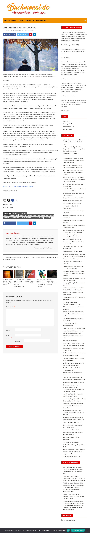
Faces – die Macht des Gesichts (72, 422)
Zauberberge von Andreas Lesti (72, 251)
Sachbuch (23, 213)
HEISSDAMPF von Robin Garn (72, 456)
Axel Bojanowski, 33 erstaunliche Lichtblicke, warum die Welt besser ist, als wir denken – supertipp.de (73, 503)
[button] (4, 200)
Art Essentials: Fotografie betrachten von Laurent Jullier (30, 281)
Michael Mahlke (17, 30)
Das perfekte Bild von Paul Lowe (72, 430)
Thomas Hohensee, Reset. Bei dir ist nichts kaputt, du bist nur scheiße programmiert (74, 452)
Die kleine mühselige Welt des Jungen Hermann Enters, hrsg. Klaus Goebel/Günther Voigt (19, 283)
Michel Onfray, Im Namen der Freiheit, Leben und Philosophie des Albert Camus (73, 413)
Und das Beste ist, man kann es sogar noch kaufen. (18, 186)
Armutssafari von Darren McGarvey (73, 382)
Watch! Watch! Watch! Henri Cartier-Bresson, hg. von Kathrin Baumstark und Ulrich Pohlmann (74, 179)
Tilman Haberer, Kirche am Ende (73, 200)
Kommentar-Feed (68, 126)
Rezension (16, 213)
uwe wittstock (38, 217)
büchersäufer (14, 215)
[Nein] (88, 530)
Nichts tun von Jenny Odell (71, 442)
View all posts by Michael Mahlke (44, 248)
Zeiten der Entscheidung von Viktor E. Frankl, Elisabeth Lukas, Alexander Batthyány (74, 273)
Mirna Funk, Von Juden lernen (72, 203)
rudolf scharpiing (27, 217)
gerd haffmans (32, 215)
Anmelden (66, 121)
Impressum (30, 20)
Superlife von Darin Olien (70, 355)
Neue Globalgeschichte (70, 340)
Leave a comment (28, 30)
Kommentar (10, 307)
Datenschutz (41, 20)
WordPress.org (67, 129)
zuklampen (47, 217)
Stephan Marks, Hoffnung (70, 259)
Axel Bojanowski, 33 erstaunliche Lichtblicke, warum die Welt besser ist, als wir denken (41, 283)
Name (8, 330)
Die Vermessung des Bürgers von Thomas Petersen (73, 489)
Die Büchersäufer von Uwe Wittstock (74, 328)
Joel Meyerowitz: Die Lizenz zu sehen (74, 353)
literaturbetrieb (43, 215)
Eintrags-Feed (67, 124)
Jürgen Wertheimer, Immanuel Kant (74, 198)
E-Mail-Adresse (9, 337)
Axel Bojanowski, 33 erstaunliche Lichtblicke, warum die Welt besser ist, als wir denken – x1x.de (73, 485)
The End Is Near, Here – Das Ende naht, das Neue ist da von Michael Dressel (73, 172)
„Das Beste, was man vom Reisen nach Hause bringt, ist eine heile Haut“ (73, 142)
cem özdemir (23, 215)
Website (17, 341)
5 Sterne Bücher (10, 20)
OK (68, 530)
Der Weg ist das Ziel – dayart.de (72, 467)
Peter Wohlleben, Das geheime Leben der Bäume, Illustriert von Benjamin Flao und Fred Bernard (73, 237)
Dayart (21, 20)
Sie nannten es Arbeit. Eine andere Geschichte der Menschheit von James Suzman (73, 406)
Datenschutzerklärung (78, 530)
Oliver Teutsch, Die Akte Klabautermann (43, 257)
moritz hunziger (15, 217)
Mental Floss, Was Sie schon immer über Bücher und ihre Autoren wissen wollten (74, 314)
